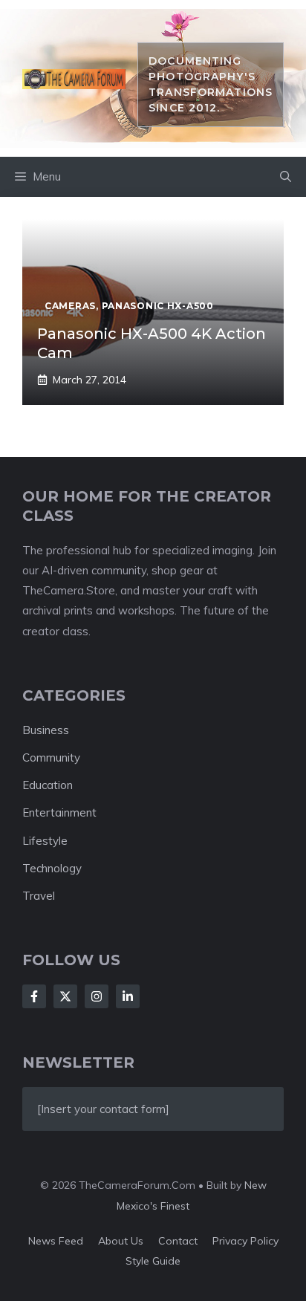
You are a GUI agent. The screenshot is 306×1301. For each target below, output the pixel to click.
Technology (52, 868)
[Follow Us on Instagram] (96, 996)
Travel (38, 896)
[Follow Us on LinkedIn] (128, 996)
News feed (55, 1241)
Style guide (153, 1261)
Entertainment (59, 812)
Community (51, 757)
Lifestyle (45, 841)
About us (120, 1241)
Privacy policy (245, 1241)
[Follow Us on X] (65, 996)
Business (45, 730)
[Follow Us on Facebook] (34, 996)
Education (47, 785)
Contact (178, 1241)
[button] (285, 177)
